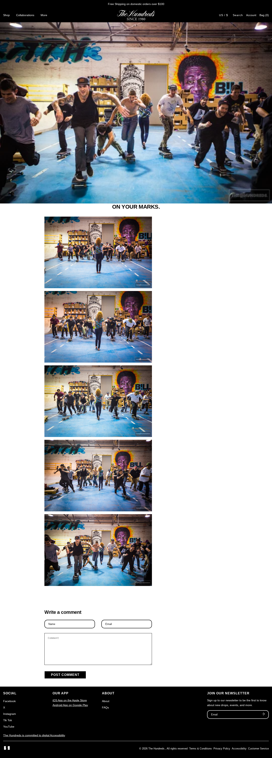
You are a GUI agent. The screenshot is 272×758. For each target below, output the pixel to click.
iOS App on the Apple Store (70, 700)
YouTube (8, 726)
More (44, 15)
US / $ (223, 15)
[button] (264, 15)
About (105, 701)
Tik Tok (7, 720)
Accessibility (239, 748)
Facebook (9, 701)
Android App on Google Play (70, 705)
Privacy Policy (221, 748)
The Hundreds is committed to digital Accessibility (34, 735)
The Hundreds (156, 748)
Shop (6, 15)
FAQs (105, 707)
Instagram (9, 713)
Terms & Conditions (200, 748)
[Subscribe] (263, 714)
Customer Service (258, 748)
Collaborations (25, 15)
